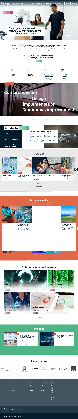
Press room (32, 388)
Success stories (12, 390)
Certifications (43, 385)
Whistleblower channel (69, 408)
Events (31, 390)
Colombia (53, 395)
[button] (18, 3)
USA (52, 402)
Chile (52, 392)
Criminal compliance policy (50, 408)
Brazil (52, 390)
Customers (43, 392)
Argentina (53, 388)
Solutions (11, 385)
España (52, 385)
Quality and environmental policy (37, 408)
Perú (52, 399)
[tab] (13, 128)
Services (10, 388)
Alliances (42, 390)
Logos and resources (44, 395)
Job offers (21, 385)
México (52, 397)
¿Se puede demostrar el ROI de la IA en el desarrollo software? (65, 336)
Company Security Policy (64, 415)
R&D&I (42, 388)
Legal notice (71, 415)
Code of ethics (59, 408)
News (31, 385)
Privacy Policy (58, 415)
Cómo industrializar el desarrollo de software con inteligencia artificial (27, 336)
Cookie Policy (52, 415)
